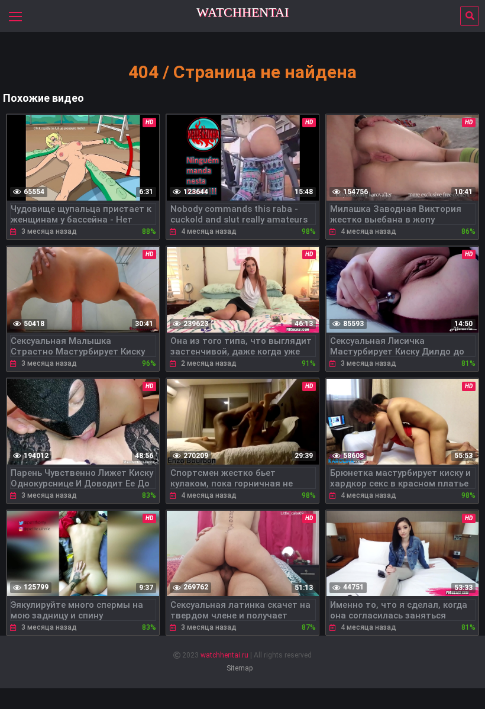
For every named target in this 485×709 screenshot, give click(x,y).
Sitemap (240, 668)
